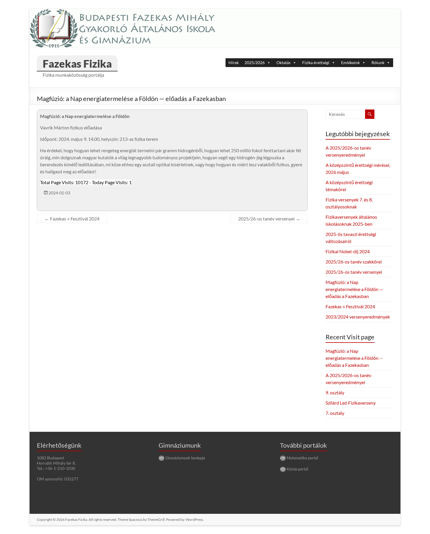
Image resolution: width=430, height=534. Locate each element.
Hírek (233, 62)
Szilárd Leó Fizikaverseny (351, 402)
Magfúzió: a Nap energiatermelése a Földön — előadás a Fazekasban (354, 289)
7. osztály (335, 413)
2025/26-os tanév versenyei (269, 218)
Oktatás (283, 62)
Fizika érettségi (315, 62)
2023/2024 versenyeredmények (358, 316)
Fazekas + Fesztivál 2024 (71, 218)
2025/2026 (255, 62)
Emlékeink (350, 62)
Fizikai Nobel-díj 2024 (348, 251)
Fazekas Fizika (77, 63)
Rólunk (377, 62)
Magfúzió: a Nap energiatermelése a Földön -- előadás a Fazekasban (354, 358)
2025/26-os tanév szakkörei (354, 261)
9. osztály (335, 392)
